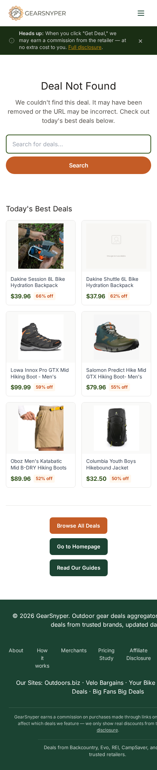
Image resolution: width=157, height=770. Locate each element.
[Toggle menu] (141, 13)
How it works (42, 658)
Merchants (74, 650)
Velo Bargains (104, 682)
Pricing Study (106, 654)
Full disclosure (85, 47)
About (16, 650)
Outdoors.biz (62, 682)
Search (78, 165)
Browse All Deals (78, 525)
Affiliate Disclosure (138, 654)
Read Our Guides (78, 568)
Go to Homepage (78, 546)
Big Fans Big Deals (118, 691)
